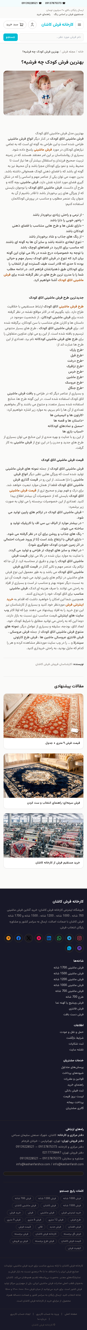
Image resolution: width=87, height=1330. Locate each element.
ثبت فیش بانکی (74, 1090)
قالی (40, 1227)
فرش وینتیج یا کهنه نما (70, 1003)
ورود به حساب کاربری (47, 1314)
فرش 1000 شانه (72, 1198)
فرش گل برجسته (72, 1234)
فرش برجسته (21, 1234)
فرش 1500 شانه (72, 1205)
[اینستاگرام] (79, 938)
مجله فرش (68, 52)
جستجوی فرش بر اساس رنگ (69, 14)
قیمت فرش (25, 1227)
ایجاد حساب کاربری (20, 1314)
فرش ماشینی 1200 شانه (69, 979)
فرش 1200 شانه (47, 1198)
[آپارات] (39, 938)
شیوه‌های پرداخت (73, 1073)
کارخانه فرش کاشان (45, 1234)
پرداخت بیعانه (75, 1102)
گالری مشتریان (75, 1108)
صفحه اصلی (71, 1314)
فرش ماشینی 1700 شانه (69, 968)
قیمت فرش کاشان (71, 1241)
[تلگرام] (69, 938)
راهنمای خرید (43, 14)
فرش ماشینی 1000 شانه (69, 985)
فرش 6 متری (34, 1220)
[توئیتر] (28, 938)
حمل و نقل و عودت (72, 1032)
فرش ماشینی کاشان (25, 1205)
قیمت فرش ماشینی (22, 490)
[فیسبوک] (18, 938)
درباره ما (41, 1319)
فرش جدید (55, 1227)
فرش (30, 1213)
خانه (81, 52)
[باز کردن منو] (79, 24)
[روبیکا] (79, 948)
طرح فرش (76, 1220)
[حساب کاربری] (32, 24)
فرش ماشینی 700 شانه (69, 991)
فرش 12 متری (55, 1220)
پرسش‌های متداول (72, 1067)
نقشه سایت (76, 1049)
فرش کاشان (49, 1205)
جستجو (10, 37)
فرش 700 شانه (23, 1198)
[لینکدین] (49, 938)
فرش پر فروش (20, 1241)
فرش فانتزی (76, 1008)
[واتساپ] (59, 938)
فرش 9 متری (13, 1220)
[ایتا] (8, 938)
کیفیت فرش (74, 1248)
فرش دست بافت (73, 1014)
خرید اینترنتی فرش (71, 1213)
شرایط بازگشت (75, 1038)
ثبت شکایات (76, 1044)
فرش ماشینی (47, 1213)
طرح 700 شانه (75, 997)
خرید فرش (15, 1213)
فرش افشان (74, 1227)
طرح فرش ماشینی (71, 306)
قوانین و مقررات (74, 1079)
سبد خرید (12, 24)
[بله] (69, 948)
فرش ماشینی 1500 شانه (69, 973)
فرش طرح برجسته (44, 1241)
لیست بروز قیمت (73, 1096)
